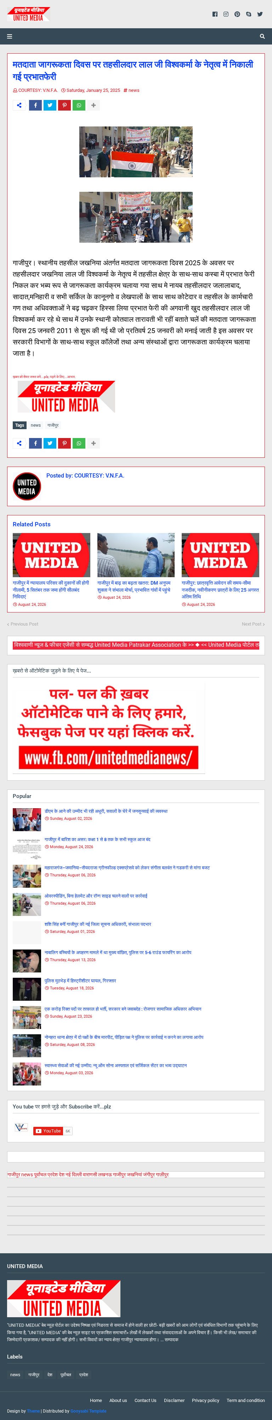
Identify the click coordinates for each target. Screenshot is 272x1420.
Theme (33, 1411)
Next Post (251, 624)
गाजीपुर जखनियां (127, 1174)
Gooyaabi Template (88, 1411)
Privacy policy (205, 1400)
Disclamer (174, 1400)
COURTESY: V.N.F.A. (38, 90)
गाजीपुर (52, 425)
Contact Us (146, 1400)
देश (61, 1174)
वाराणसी (90, 1174)
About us (118, 1400)
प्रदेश (52, 1174)
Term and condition (246, 1400)
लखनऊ (105, 1174)
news (134, 90)
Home (96, 1400)
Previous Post (24, 624)
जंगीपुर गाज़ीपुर (156, 1174)
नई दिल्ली (74, 1174)
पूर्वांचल (40, 1174)
